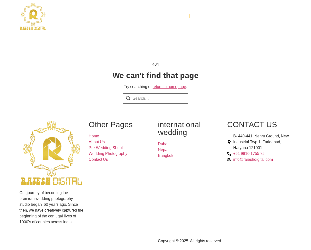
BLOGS (237, 15)
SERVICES (117, 15)
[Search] (128, 99)
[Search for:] (155, 98)
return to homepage (169, 87)
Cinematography (161, 15)
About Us (206, 15)
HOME (88, 15)
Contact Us (271, 15)
